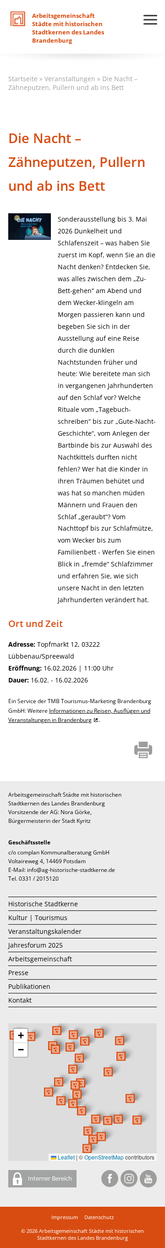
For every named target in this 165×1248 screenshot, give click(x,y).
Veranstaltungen (69, 78)
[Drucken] (143, 751)
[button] (108, 1071)
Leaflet (65, 1157)
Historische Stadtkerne (43, 903)
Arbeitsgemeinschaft (40, 958)
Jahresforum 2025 (35, 945)
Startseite (23, 78)
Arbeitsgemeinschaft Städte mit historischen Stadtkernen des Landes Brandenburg (90, 1234)
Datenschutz (99, 1217)
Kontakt (20, 1000)
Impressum (64, 1217)
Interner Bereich (49, 1178)
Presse (18, 972)
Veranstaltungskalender (45, 931)
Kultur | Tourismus (37, 917)
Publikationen (29, 986)
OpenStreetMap (104, 1157)
